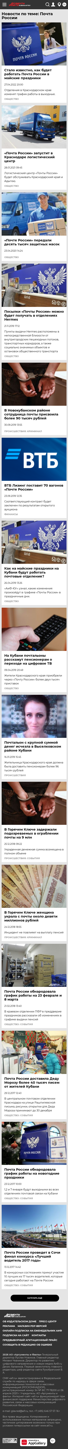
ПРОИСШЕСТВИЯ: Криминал (23, 431)
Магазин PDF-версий (32, 1326)
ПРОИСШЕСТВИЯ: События (22, 858)
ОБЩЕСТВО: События (18, 1024)
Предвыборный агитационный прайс (30, 1340)
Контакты (39, 1335)
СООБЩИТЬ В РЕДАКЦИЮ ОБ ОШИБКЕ (27, 1344)
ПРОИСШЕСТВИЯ (15, 775)
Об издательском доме (19, 1321)
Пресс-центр (47, 1321)
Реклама (9, 1326)
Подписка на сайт (16, 1335)
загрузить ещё (34, 1298)
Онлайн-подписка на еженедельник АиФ (32, 1330)
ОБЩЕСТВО (11, 99)
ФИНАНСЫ (11, 514)
